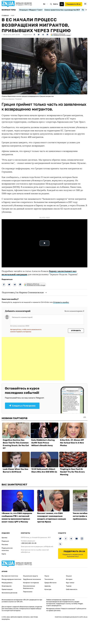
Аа (62, 4)
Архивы (4, 538)
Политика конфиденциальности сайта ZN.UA (71, 617)
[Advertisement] (33, 358)
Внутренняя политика (10, 576)
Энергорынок (7, 586)
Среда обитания (50, 583)
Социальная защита (30, 576)
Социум (69, 576)
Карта (4, 554)
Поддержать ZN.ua (73, 4)
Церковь (47, 586)
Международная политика (11, 579)
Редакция (5, 541)
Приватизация (7, 589)
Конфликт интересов (31, 583)
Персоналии (27, 592)
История (69, 579)
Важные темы (9, 10)
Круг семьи (70, 583)
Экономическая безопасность (29, 587)
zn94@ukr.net (48, 546)
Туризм (68, 586)
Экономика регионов (9, 593)
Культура (47, 589)
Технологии (48, 579)
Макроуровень (7, 583)
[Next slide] (85, 10)
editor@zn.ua (25, 552)
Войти (55, 4)
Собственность (71, 589)
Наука (46, 576)
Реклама (5, 545)
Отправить (76, 331)
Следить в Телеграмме (23, 406)
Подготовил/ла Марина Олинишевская (23, 292)
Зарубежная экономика (32, 579)
